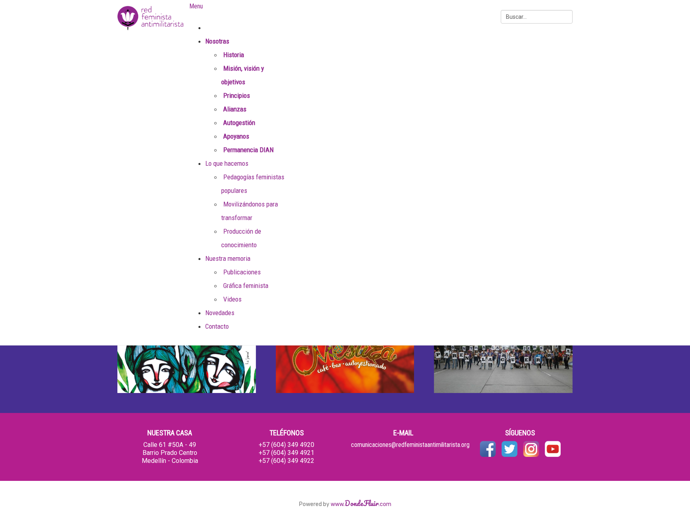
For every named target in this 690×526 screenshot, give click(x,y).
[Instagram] (531, 448)
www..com (361, 504)
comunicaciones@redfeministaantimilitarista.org (410, 445)
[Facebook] (488, 448)
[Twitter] (509, 448)
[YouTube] (553, 448)
